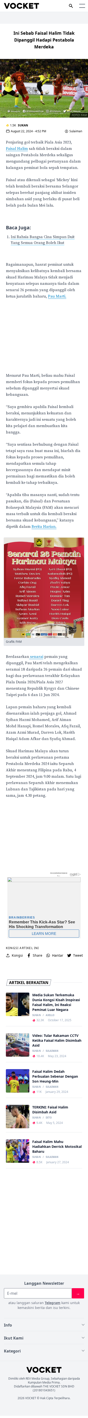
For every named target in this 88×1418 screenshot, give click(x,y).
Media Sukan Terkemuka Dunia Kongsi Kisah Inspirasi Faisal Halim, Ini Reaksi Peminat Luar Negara (56, 1002)
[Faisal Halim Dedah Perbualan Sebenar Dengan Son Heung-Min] (17, 1081)
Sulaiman (75, 131)
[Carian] (71, 6)
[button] (82, 6)
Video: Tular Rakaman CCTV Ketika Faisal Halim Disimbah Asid (56, 1040)
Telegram (52, 1302)
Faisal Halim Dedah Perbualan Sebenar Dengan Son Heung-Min (55, 1076)
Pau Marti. (57, 296)
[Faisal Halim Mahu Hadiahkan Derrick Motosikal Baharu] (17, 1151)
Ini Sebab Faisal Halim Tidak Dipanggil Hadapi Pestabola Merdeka (44, 40)
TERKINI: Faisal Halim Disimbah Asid (50, 1109)
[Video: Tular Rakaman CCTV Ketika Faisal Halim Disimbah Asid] (17, 1045)
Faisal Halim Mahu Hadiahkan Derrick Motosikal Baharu (57, 1146)
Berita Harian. (44, 526)
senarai (36, 656)
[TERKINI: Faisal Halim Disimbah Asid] (17, 1116)
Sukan (23, 125)
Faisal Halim (17, 148)
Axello (50, 1015)
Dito (49, 1118)
